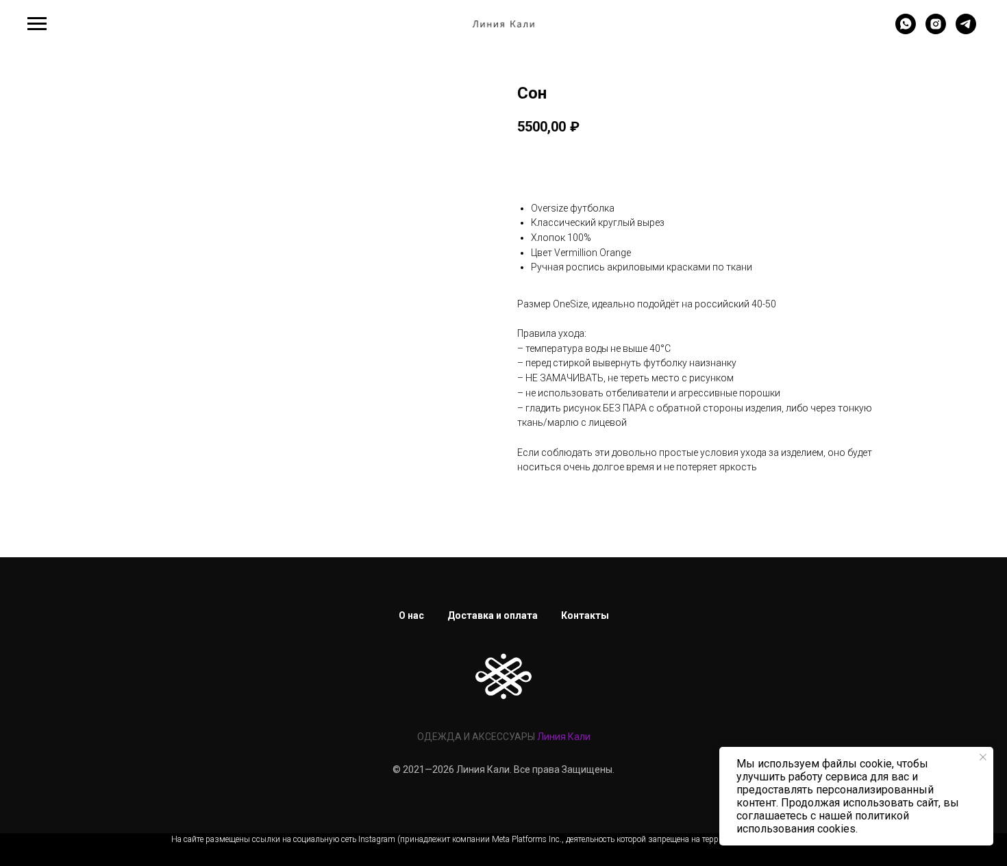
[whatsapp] (905, 30)
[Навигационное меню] (37, 24)
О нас (411, 615)
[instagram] (935, 30)
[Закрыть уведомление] (983, 757)
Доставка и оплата (492, 615)
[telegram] (966, 30)
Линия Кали (563, 736)
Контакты (585, 615)
